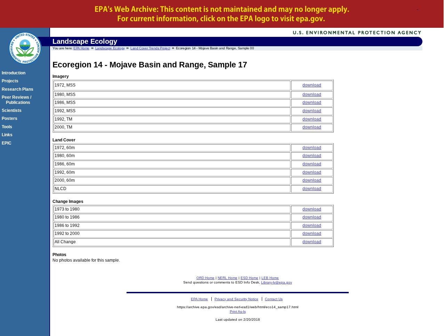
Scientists (13, 110)
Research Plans (18, 89)
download (311, 85)
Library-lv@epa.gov (276, 282)
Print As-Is (238, 311)
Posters (10, 118)
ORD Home (205, 278)
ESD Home (249, 278)
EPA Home (81, 48)
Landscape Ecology (110, 48)
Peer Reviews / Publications (17, 100)
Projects (11, 81)
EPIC (7, 143)
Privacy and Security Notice (236, 299)
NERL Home (227, 278)
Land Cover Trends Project (150, 48)
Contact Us (274, 299)
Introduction (14, 73)
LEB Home (270, 278)
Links (8, 134)
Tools (8, 126)
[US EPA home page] (25, 68)
